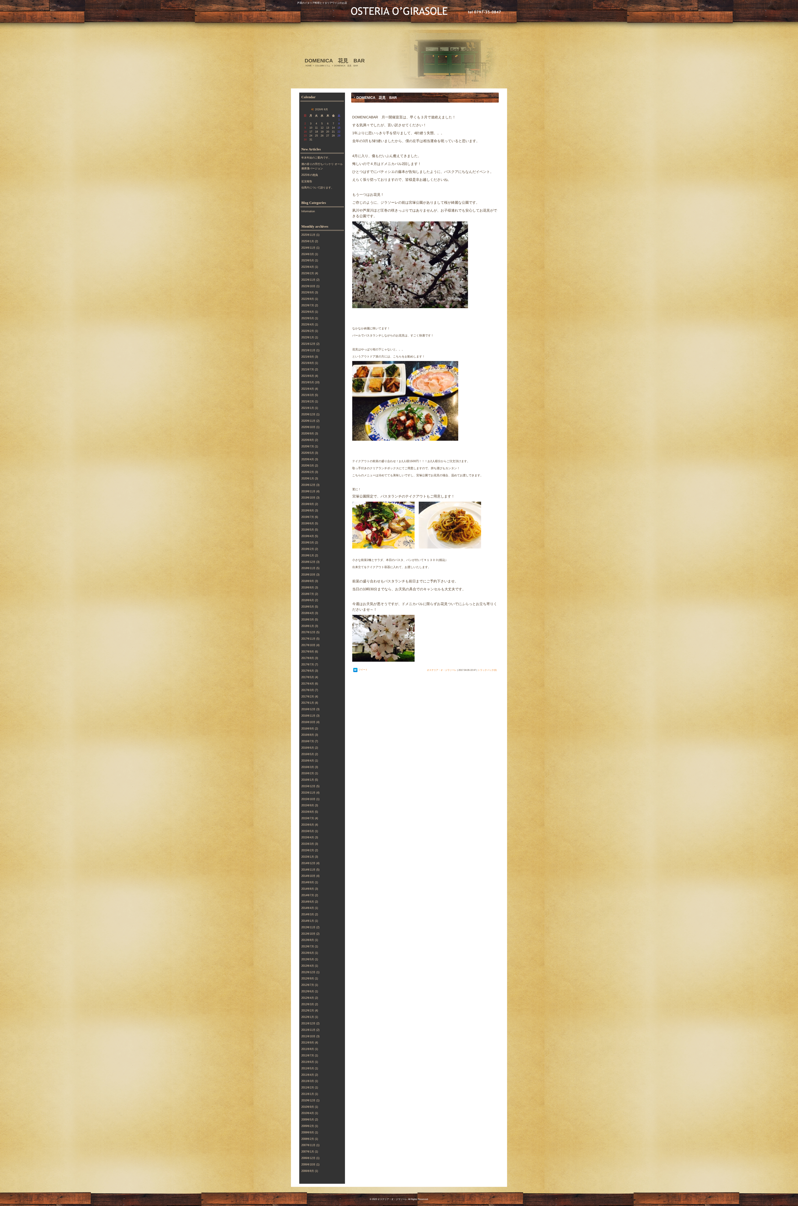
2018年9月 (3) (309, 581)
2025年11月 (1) (310, 234)
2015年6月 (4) (309, 824)
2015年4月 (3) (309, 837)
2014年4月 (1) (309, 907)
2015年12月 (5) (310, 786)
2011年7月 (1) (309, 1055)
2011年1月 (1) (309, 1094)
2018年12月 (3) (310, 561)
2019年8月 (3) (309, 510)
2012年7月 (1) (309, 984)
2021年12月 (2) (310, 343)
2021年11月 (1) (310, 350)
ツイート (363, 669)
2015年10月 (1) (310, 799)
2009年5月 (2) (309, 1119)
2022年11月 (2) (310, 279)
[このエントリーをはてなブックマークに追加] (355, 670)
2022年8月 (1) (309, 298)
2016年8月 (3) (309, 734)
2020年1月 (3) (309, 478)
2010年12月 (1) (310, 1100)
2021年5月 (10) (310, 382)
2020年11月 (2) (310, 420)
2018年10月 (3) (310, 574)
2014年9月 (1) (309, 882)
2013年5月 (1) (309, 959)
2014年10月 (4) (310, 875)
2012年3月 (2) (309, 1004)
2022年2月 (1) (309, 331)
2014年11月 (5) (310, 869)
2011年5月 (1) (309, 1068)
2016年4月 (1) (309, 760)
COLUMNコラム (322, 66)
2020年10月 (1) (310, 427)
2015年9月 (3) (309, 805)
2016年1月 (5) (309, 779)
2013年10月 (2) (310, 933)
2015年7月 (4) (309, 818)
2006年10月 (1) (310, 1164)
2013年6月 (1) (309, 952)
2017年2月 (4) (309, 696)
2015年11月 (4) (310, 792)
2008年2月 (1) (309, 1138)
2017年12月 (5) (310, 632)
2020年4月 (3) (309, 459)
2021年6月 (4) (309, 375)
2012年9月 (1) (309, 978)
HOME (308, 66)
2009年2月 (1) (309, 1126)
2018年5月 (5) (309, 606)
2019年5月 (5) (309, 529)
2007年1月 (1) (309, 1151)
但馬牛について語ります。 (317, 187)
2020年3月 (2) (309, 465)
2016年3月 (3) (309, 767)
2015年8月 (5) (309, 811)
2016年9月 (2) (309, 728)
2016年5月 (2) (309, 754)
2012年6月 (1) (309, 991)
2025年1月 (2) (309, 241)
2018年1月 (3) (309, 626)
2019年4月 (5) (309, 536)
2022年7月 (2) (309, 305)
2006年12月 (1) (310, 1158)
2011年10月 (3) (310, 1036)
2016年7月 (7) (309, 741)
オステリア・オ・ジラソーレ (442, 670)
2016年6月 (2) (309, 747)
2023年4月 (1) (309, 266)
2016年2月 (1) (309, 773)
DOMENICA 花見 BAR (376, 98)
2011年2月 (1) (309, 1087)
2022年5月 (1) (309, 318)
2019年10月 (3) (310, 497)
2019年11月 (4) (310, 491)
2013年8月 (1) (309, 940)
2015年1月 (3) (309, 856)
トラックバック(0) (487, 670)
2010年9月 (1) (309, 1106)
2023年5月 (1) (309, 260)
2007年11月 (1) (310, 1145)
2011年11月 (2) (310, 1029)
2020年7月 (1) (309, 446)
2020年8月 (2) (309, 440)
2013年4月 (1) (309, 965)
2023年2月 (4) (309, 273)
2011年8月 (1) (309, 1049)
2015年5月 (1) (309, 831)
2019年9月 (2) (309, 504)
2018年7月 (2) (309, 594)
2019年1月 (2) (309, 555)
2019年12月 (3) (310, 484)
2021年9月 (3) (309, 356)
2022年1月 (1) (309, 337)
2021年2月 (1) (309, 401)
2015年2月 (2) (309, 850)
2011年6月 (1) (309, 1061)
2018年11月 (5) (310, 568)
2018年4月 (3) (309, 613)
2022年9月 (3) (309, 292)
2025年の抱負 (309, 174)
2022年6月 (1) (309, 311)
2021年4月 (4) (309, 388)
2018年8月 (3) (309, 587)
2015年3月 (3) (309, 843)
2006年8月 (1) (309, 1170)
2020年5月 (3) (309, 452)
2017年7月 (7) (309, 664)
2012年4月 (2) (309, 997)
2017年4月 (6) (309, 683)
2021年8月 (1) (309, 363)
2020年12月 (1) (310, 414)
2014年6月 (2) (309, 901)
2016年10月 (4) (310, 722)
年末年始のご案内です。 (316, 157)
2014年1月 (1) (309, 920)
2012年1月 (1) (309, 1017)
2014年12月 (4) (310, 863)
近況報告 (306, 181)
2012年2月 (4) (309, 1010)
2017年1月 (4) (309, 702)
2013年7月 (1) (309, 946)
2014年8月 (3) (309, 888)
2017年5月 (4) (309, 677)
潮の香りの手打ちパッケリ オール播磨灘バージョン (322, 166)
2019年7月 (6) (309, 517)
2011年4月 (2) (309, 1074)
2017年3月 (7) (309, 690)
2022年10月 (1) (310, 286)
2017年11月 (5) (310, 638)
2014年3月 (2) (309, 914)
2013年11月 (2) (310, 927)
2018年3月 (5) (309, 619)
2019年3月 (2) (309, 542)
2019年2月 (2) (309, 549)
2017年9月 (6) (309, 651)
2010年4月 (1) (309, 1113)
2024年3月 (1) (309, 254)
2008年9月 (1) (309, 1132)
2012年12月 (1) (310, 972)
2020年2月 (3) (309, 472)
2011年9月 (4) (309, 1042)
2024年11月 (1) (310, 247)
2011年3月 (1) (309, 1081)
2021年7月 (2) (309, 369)
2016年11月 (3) (310, 715)
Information (308, 211)
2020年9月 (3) (309, 433)
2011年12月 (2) (310, 1023)
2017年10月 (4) (310, 645)
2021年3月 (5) (309, 395)
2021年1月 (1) (309, 407)
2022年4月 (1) (309, 324)
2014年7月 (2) (309, 895)
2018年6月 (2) (309, 600)
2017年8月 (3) (309, 658)
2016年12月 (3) (310, 709)
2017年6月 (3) (309, 670)
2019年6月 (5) (309, 523)
